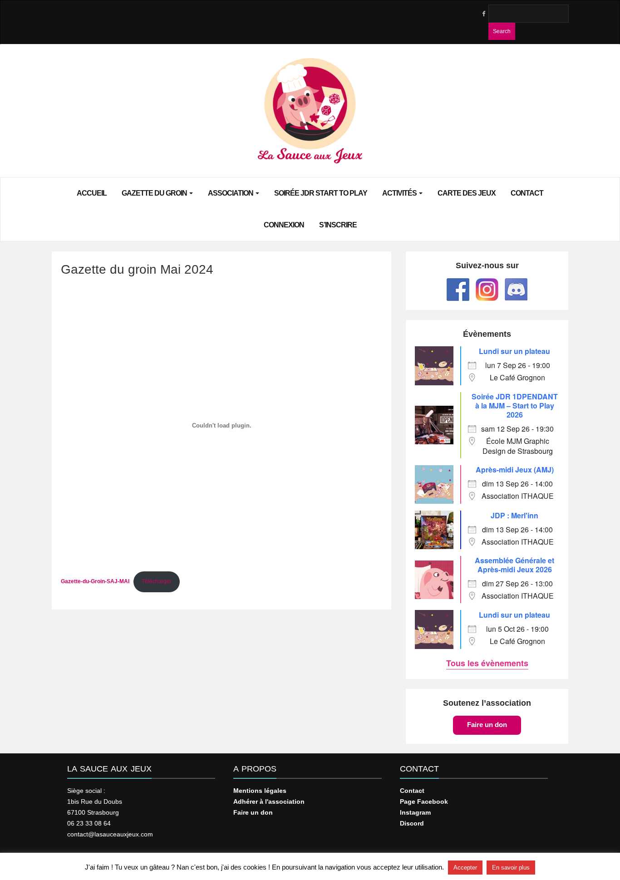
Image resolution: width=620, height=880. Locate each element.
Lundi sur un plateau (514, 351)
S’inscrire (338, 225)
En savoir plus (511, 867)
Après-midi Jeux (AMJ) (515, 469)
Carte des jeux (467, 193)
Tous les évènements (487, 663)
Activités (400, 193)
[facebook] (483, 14)
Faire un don (487, 724)
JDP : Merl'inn (514, 515)
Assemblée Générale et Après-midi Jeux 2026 (514, 565)
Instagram (415, 812)
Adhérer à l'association (269, 801)
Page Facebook (424, 801)
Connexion (284, 225)
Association (231, 193)
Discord (412, 823)
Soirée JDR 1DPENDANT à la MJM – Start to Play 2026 (515, 405)
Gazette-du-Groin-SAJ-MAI (95, 581)
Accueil (92, 193)
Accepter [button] (465, 867)
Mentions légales (259, 790)
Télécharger (157, 581)
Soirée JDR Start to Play (320, 193)
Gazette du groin (155, 193)
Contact (527, 193)
